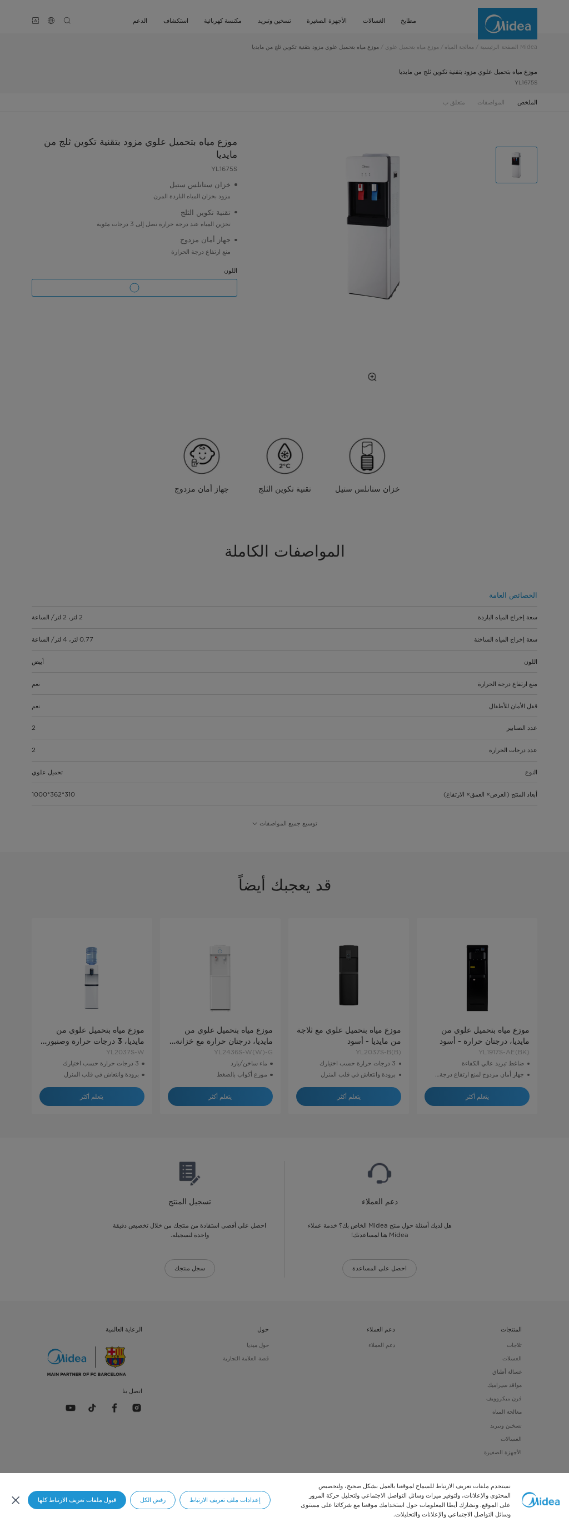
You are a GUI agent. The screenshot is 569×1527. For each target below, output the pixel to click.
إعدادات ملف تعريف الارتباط (225, 1500)
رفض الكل (153, 1500)
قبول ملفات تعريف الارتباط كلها (77, 1500)
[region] (284, 1500)
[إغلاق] (15, 1500)
